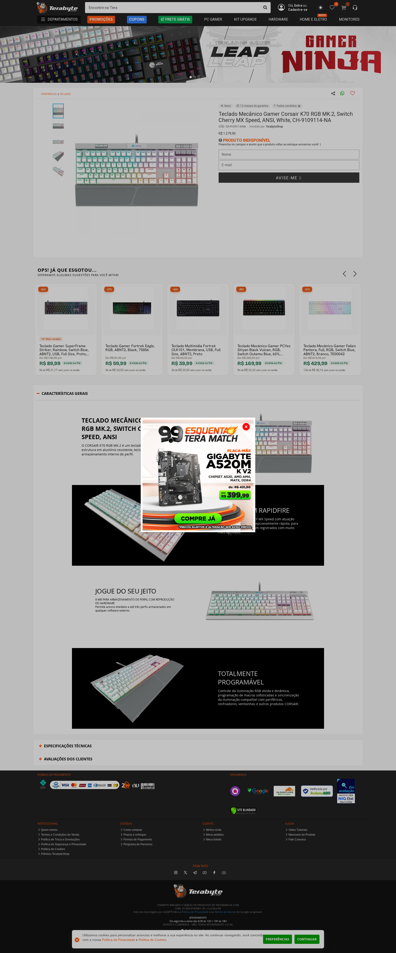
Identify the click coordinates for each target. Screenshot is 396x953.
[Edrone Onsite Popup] (198, 476)
